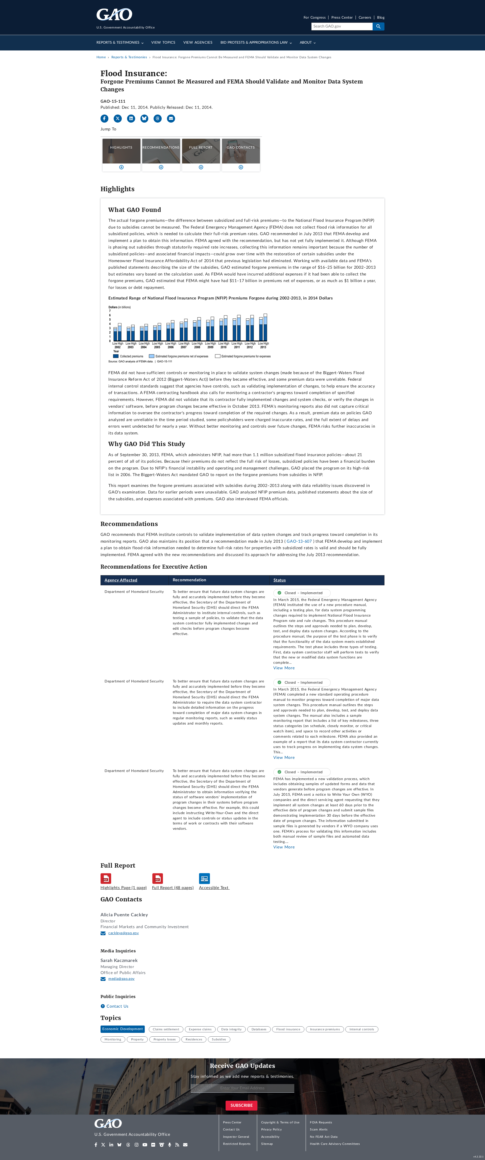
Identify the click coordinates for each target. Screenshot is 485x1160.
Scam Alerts (318, 1129)
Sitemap (267, 1143)
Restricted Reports (236, 1143)
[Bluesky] (146, 119)
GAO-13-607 (299, 541)
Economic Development (122, 1029)
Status (280, 580)
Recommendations (161, 147)
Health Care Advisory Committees (335, 1143)
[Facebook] (107, 119)
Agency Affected (121, 580)
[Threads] (160, 119)
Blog (380, 17)
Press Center (342, 17)
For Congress (315, 17)
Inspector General (236, 1136)
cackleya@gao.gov (123, 933)
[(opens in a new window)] (95, 1144)
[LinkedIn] (133, 119)
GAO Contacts (241, 147)
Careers (365, 17)
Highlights (121, 147)
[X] (120, 119)
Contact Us (117, 1006)
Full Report (201, 147)
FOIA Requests (321, 1122)
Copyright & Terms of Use (280, 1122)
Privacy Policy (271, 1129)
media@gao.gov (121, 979)
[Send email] (173, 119)
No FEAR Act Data (323, 1136)
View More (284, 668)
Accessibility (270, 1136)
